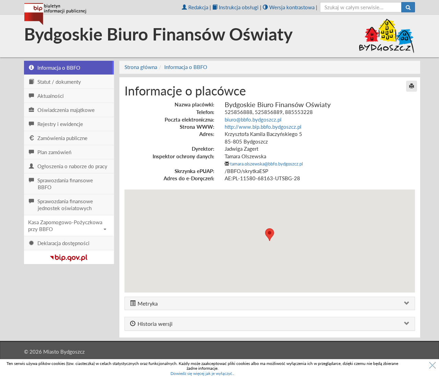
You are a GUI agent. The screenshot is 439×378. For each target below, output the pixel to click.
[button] (269, 234)
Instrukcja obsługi (239, 7)
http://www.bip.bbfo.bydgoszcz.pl (263, 127)
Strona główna (140, 67)
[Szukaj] (408, 7)
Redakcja (198, 7)
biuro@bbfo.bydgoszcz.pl (253, 119)
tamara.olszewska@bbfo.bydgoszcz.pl (266, 164)
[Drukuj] (411, 86)
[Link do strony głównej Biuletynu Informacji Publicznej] (68, 256)
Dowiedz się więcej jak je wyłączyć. (201, 373)
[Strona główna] (55, 14)
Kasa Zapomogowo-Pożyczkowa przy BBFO (65, 225)
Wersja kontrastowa (292, 7)
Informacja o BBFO (185, 67)
